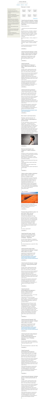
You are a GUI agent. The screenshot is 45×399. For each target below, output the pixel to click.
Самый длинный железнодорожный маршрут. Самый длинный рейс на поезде (28, 352)
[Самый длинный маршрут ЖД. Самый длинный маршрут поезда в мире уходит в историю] (29, 328)
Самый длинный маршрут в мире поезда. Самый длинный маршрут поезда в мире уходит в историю (29, 53)
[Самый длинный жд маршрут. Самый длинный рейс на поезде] (29, 111)
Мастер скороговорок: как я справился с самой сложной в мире (28, 150)
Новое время (22, 1)
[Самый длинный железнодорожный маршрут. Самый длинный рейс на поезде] (29, 371)
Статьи (26, 4)
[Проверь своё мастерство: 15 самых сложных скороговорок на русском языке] (29, 139)
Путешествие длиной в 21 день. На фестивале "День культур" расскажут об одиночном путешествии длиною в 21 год (29, 214)
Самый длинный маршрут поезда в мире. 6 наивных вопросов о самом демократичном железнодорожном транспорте (29, 22)
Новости (22, 4)
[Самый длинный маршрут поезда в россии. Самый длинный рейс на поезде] (29, 397)
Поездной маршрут (34, 11)
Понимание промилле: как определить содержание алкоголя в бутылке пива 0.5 (13, 33)
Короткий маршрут (23, 15)
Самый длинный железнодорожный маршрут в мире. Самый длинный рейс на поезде (28, 65)
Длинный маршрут (23, 11)
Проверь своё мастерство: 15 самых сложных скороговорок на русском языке (28, 119)
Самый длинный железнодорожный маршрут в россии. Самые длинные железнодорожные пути (28, 291)
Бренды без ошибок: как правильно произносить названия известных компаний (13, 23)
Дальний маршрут (29, 15)
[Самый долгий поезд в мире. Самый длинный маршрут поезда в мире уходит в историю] (29, 257)
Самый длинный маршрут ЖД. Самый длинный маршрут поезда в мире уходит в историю (29, 321)
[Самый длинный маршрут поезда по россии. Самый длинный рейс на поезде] (29, 284)
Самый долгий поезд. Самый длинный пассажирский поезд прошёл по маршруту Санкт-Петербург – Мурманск (28, 235)
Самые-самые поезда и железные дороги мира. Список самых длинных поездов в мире (29, 175)
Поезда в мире (29, 11)
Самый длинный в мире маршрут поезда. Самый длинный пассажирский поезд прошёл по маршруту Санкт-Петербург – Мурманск (29, 336)
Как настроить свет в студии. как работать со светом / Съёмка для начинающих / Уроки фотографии (13, 20)
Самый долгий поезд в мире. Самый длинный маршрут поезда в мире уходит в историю (29, 250)
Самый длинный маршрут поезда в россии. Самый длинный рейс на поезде (29, 378)
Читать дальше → (24, 48)
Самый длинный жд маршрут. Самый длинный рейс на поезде (28, 90)
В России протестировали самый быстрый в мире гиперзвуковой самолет (13, 30)
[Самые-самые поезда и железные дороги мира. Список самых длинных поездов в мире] (29, 197)
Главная (18, 4)
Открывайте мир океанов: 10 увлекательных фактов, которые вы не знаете (13, 11)
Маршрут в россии (35, 15)
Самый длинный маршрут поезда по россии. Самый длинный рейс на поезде (29, 264)
